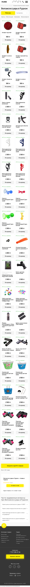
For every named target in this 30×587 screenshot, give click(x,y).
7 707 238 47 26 (15, 552)
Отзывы (18, 543)
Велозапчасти (4, 538)
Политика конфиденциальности (21, 535)
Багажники (17, 17)
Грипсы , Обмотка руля (7, 17)
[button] (4, 525)
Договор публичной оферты (22, 539)
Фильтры (8, 13)
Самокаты (3, 542)
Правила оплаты (19, 541)
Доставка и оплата (20, 537)
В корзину (8, 40)
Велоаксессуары (4, 536)
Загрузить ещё (15, 465)
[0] (12, 2)
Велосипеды (4, 534)
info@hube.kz (15, 550)
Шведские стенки (5, 540)
